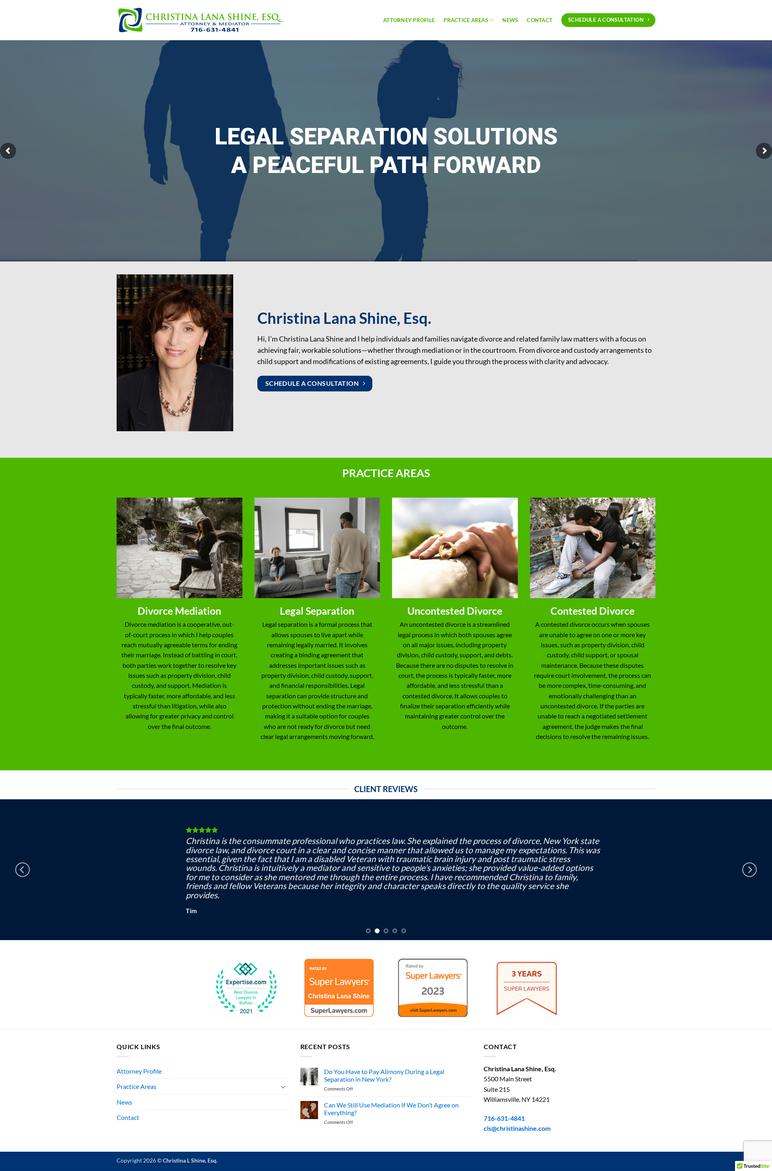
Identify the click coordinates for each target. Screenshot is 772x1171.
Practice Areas (465, 20)
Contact (539, 20)
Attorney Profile (409, 20)
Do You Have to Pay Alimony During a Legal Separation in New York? (384, 1075)
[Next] (749, 870)
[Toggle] (283, 1086)
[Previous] (22, 870)
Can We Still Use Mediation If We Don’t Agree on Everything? (391, 1108)
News (510, 20)
